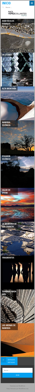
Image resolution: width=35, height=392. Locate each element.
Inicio (6, 3)
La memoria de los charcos (9, 225)
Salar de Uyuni (6, 191)
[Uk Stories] (17, 69)
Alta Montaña (9, 88)
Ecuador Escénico (6, 157)
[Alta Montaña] (17, 103)
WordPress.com (23, 388)
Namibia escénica (6, 124)
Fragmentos (8, 257)
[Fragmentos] (17, 272)
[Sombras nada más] (17, 306)
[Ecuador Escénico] (17, 171)
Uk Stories (7, 54)
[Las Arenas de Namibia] (17, 340)
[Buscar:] (13, 7)
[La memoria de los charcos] (17, 239)
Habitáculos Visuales (8, 22)
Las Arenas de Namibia (8, 327)
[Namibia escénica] (17, 137)
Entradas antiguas (11, 361)
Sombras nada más (9, 293)
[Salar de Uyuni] (17, 205)
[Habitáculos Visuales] (17, 36)
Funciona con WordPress (17, 386)
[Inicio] (17, 14)
